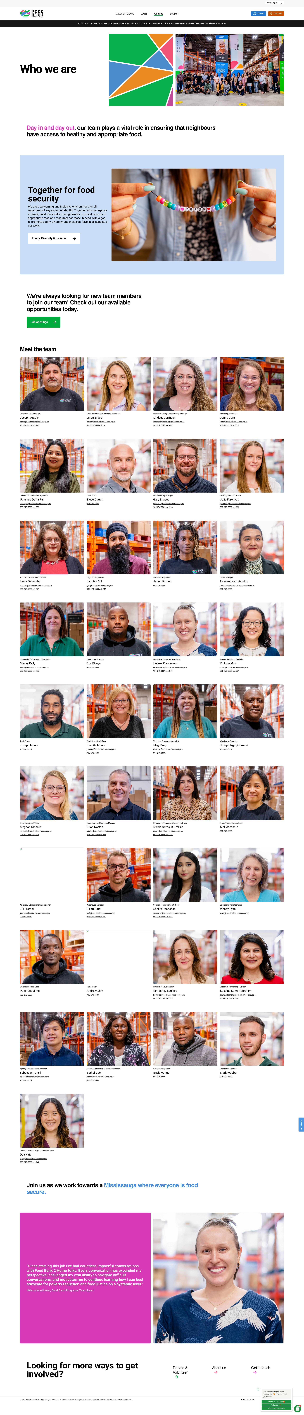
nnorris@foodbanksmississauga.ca (168, 831)
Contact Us (246, 1399)
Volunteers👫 (276, 1405)
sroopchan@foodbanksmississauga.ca (169, 913)
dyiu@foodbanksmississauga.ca (33, 1159)
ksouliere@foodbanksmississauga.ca (169, 995)
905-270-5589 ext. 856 (229, 425)
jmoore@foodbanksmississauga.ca (101, 749)
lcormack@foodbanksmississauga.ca (168, 422)
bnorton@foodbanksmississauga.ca (102, 831)
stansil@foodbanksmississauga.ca (34, 1077)
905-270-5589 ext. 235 (96, 425)
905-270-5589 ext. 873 (96, 835)
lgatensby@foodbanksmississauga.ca (36, 585)
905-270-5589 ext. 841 (163, 425)
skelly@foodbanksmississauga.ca (34, 667)
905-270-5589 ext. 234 (163, 998)
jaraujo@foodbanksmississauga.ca (34, 422)
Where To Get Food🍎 (276, 1401)
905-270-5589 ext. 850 (29, 507)
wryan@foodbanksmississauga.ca (234, 913)
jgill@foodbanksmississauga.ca (100, 585)
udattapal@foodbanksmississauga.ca (35, 504)
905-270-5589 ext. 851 (163, 916)
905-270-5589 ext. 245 (229, 998)
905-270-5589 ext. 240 (96, 589)
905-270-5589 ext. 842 (163, 671)
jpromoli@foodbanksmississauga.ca (35, 913)
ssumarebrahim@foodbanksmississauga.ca (238, 995)
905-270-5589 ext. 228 (29, 425)
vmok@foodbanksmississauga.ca (234, 667)
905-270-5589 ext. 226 (29, 835)
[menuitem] (125, 14)
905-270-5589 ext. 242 (29, 1162)
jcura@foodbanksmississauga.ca (233, 422)
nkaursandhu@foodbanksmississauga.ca (237, 585)
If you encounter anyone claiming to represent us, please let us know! (195, 23)
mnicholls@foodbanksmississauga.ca (36, 831)
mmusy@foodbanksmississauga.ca (168, 749)
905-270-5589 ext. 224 (163, 507)
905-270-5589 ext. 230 (96, 916)
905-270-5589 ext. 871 (29, 589)
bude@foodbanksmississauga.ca (100, 1077)
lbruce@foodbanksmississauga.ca (101, 422)
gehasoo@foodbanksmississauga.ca (168, 504)
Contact (174, 14)
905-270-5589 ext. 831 (229, 671)
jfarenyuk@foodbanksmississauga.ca (235, 504)
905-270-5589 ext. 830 (229, 507)
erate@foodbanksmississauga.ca (101, 913)
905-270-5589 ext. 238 (163, 835)
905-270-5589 (93, 504)
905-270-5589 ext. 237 (29, 671)
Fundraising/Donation (276, 1408)
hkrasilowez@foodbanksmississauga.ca (170, 667)
